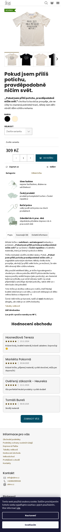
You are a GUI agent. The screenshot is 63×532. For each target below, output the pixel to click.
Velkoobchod (9, 456)
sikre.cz (10, 484)
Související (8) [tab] (22, 235)
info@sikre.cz (13, 477)
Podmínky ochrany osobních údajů (18, 442)
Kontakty (7, 463)
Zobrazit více (31, 418)
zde (18, 508)
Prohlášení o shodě (11, 459)
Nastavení (30, 515)
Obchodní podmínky (12, 439)
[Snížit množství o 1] (16, 157)
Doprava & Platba (10, 446)
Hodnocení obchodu (31, 324)
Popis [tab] (10, 235)
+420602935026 (14, 481)
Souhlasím (30, 524)
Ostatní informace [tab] (39, 235)
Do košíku (48, 158)
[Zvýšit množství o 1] (30, 157)
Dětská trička (37, 173)
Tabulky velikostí (12, 306)
